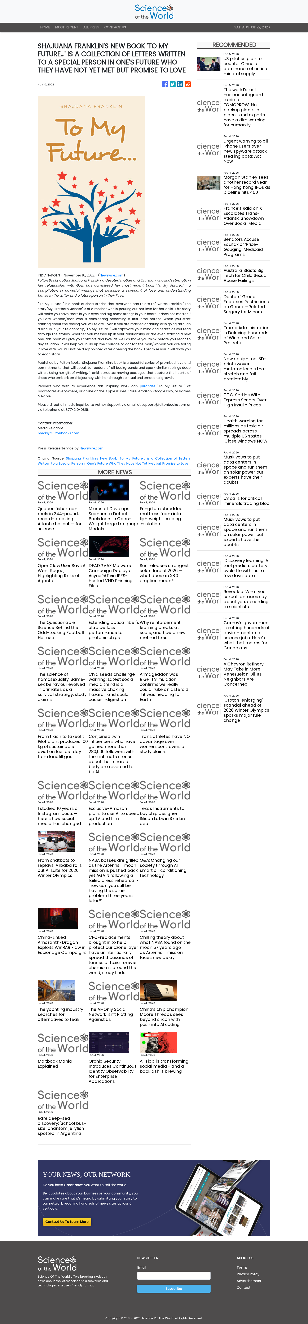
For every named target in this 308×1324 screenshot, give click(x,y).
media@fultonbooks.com (58, 433)
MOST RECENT (66, 27)
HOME (45, 27)
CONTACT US (115, 27)
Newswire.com (111, 275)
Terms (242, 1267)
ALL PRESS (91, 27)
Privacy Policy (248, 1274)
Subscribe (174, 1288)
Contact (244, 1287)
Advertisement (249, 1280)
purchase (147, 386)
